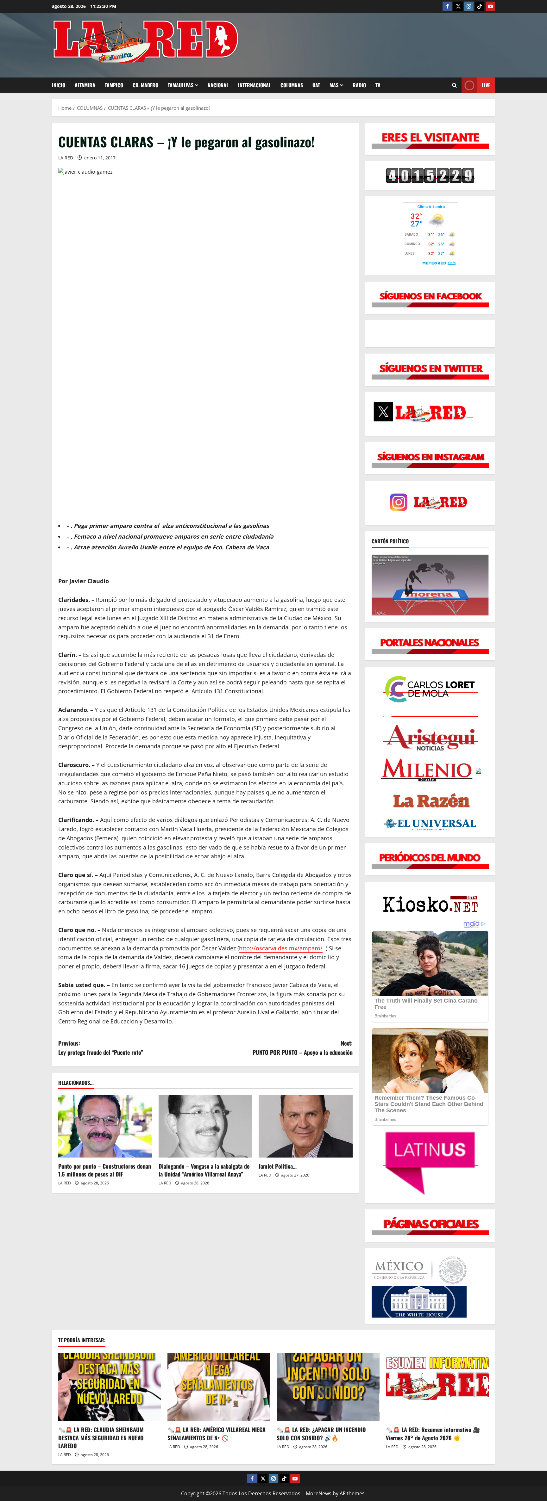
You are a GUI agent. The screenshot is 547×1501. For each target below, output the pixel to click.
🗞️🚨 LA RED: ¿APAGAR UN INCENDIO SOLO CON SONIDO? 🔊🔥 (321, 1433)
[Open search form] (454, 85)
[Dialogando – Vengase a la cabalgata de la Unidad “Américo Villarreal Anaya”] (206, 1126)
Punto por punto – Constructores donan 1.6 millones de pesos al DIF (104, 1170)
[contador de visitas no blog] (430, 175)
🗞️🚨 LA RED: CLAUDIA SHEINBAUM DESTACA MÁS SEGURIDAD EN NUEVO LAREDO (101, 1437)
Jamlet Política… (278, 1166)
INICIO (58, 85)
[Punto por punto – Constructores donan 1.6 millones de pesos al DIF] (105, 1126)
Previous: (100, 1047)
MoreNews (318, 1493)
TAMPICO (114, 85)
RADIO (359, 85)
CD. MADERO (145, 85)
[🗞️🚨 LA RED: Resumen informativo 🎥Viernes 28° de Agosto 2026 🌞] (437, 1387)
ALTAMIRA (85, 85)
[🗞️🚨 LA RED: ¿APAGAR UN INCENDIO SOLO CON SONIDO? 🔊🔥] (328, 1387)
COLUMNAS (291, 85)
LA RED (65, 158)
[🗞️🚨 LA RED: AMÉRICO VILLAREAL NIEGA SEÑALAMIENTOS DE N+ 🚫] (218, 1387)
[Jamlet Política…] (306, 1126)
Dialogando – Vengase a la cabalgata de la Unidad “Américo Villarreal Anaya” (204, 1170)
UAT (316, 85)
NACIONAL (218, 85)
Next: (303, 1047)
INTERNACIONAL (254, 85)
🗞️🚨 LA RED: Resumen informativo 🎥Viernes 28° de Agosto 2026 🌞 (433, 1433)
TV (377, 85)
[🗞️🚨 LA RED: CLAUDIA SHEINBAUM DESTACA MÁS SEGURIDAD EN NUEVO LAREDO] (109, 1387)
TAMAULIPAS (180, 85)
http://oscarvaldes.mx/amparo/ (281, 948)
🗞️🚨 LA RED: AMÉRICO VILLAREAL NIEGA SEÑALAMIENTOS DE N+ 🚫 (216, 1433)
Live (486, 85)
